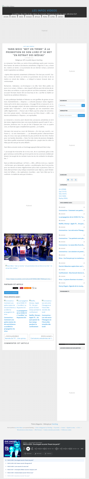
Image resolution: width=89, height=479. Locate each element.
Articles (37, 17)
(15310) (62, 191)
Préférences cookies (66, 430)
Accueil (6, 17)
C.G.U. (78, 427)
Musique (29, 17)
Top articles (57, 427)
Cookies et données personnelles (52, 430)
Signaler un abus (71, 427)
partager (39, 453)
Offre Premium (38, 430)
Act (25, 46)
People (45, 17)
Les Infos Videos (44, 10)
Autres (52, 17)
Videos (21, 17)
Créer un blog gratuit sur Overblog (43, 427)
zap (28, 46)
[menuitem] (6, 17)
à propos (49, 453)
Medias (13, 17)
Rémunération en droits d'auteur (25, 430)
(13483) (62, 196)
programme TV (69, 344)
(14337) (62, 194)
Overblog (55, 424)
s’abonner (29, 453)
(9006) (63, 198)
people (32, 46)
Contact (60, 17)
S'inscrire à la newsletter (11, 292)
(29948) (62, 189)
